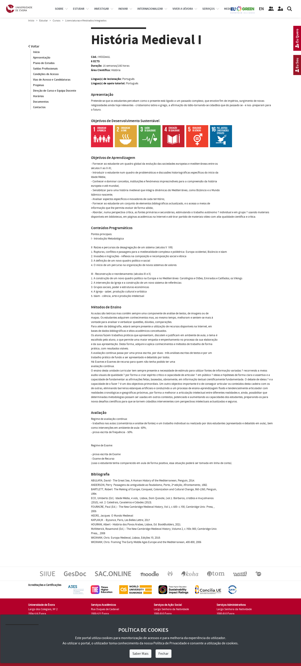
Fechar (163, 653)
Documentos (41, 102)
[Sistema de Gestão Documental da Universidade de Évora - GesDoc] (75, 574)
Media (228, 9)
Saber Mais (140, 653)
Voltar (34, 46)
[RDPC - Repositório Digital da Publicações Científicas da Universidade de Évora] (170, 574)
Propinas (38, 85)
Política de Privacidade (170, 643)
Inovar (123, 9)
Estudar (43, 20)
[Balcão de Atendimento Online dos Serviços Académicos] (113, 574)
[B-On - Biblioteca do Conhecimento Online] (258, 574)
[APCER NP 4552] (232, 590)
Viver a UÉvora (183, 9)
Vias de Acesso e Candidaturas (52, 80)
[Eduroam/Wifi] (240, 574)
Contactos (39, 107)
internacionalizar (150, 9)
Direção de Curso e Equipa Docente (54, 91)
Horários (38, 96)
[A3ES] (76, 590)
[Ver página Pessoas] (271, 9)
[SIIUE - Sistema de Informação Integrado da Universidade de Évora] (47, 574)
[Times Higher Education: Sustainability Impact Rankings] (173, 590)
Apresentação (41, 58)
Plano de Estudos (44, 63)
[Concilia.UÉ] (208, 590)
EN (261, 9)
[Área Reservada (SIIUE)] (280, 9)
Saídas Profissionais (45, 69)
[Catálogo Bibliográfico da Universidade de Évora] (189, 574)
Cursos (56, 20)
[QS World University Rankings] (135, 590)
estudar (78, 9)
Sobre (59, 9)
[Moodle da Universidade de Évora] (149, 574)
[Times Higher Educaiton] (102, 590)
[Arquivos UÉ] (216, 574)
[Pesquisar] (289, 9)
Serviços (208, 9)
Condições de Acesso (46, 74)
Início (31, 20)
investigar (101, 9)
